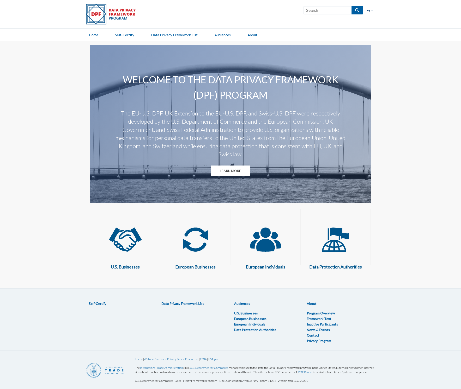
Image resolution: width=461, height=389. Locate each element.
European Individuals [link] (249, 324)
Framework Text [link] (319, 319)
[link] (115, 14)
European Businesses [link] (250, 319)
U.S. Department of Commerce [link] (209, 368)
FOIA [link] (203, 359)
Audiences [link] (222, 35)
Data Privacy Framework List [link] (174, 35)
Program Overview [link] (321, 313)
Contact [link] (313, 335)
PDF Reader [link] (305, 372)
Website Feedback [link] (155, 359)
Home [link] (93, 35)
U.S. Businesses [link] (246, 313)
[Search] (357, 10)
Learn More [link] (230, 171)
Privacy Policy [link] (175, 359)
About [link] (252, 35)
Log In (369, 10)
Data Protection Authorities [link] (255, 330)
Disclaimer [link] (192, 359)
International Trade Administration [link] (161, 368)
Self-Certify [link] (124, 35)
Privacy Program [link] (319, 341)
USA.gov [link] (213, 359)
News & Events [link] (318, 330)
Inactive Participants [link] (322, 324)
